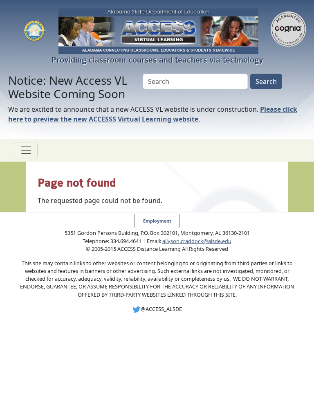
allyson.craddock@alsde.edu (196, 241)
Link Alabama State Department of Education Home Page (34, 31)
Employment (157, 221)
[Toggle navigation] (26, 150)
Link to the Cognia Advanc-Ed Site (288, 31)
